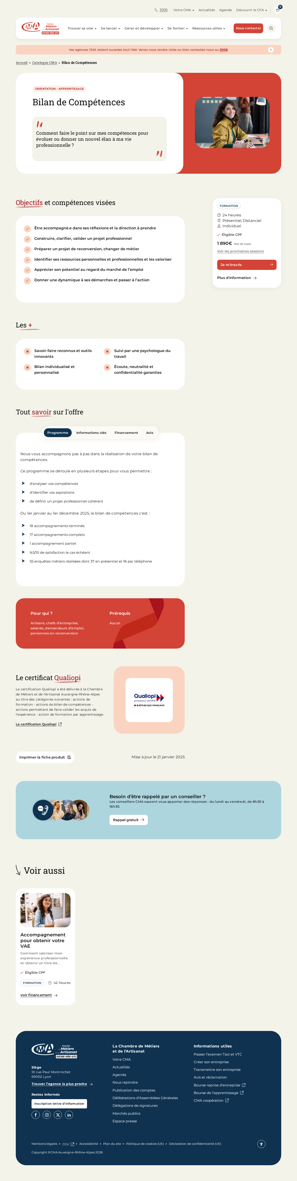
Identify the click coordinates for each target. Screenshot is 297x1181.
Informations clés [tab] (91, 433)
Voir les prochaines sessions (240, 251)
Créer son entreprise (211, 1062)
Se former (176, 28)
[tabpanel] (100, 509)
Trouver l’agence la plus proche (59, 1084)
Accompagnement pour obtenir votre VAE (42, 940)
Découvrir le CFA (250, 10)
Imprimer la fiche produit (42, 757)
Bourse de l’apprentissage (216, 1093)
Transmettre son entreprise (217, 1069)
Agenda (225, 10)
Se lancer (109, 28)
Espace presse (125, 1121)
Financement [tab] (126, 433)
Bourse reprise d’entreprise (217, 1085)
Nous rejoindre (125, 1082)
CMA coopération (208, 1100)
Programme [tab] (57, 433)
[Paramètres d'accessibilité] (261, 1144)
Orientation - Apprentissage (59, 88)
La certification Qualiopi (36, 724)
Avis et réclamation (210, 1077)
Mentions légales (44, 1144)
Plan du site (112, 1144)
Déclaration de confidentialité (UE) (195, 1144)
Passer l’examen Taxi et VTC (218, 1054)
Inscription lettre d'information (59, 1103)
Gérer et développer (142, 28)
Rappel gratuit (126, 820)
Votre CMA (182, 10)
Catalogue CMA (44, 62)
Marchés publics (126, 1113)
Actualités (207, 10)
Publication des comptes (134, 1090)
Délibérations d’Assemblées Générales (145, 1098)
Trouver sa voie (81, 28)
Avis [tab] (149, 433)
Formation (229, 206)
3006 (164, 10)
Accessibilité (88, 1144)
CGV (65, 1144)
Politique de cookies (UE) (145, 1144)
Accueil (22, 62)
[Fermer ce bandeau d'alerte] (271, 50)
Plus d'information (234, 277)
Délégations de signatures (135, 1105)
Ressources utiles (207, 28)
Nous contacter (248, 28)
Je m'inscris (231, 264)
